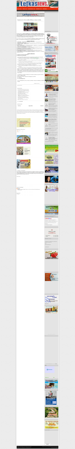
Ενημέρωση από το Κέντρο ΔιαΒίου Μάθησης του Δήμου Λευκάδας (29, 19)
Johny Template (26, 446)
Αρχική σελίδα (31, 105)
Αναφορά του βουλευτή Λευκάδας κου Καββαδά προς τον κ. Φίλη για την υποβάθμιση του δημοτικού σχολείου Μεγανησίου (23, 95)
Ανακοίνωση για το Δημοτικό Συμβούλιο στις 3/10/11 (52, 104)
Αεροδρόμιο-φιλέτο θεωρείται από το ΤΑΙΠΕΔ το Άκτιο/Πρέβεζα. (52, 109)
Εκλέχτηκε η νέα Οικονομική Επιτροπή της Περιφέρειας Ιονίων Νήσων (53, 94)
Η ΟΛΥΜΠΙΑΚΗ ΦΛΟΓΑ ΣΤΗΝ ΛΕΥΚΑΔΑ (23, 89)
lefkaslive (19, 188)
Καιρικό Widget (49, 369)
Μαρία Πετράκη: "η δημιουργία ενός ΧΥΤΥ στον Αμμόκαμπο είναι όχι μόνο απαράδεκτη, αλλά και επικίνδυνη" (23, 98)
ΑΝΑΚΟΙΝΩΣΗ (21, 101)
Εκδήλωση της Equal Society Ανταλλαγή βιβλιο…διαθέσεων (52, 99)
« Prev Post (19, 105)
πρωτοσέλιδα (47, 443)
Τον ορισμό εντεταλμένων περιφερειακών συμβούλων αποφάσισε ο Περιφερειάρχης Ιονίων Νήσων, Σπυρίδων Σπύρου (52, 138)
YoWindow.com (47, 377)
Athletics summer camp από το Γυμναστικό (23, 99)
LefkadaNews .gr (23, 447)
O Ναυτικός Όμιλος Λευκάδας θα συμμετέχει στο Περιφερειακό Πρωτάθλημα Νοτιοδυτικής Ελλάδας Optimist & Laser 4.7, (23, 91)
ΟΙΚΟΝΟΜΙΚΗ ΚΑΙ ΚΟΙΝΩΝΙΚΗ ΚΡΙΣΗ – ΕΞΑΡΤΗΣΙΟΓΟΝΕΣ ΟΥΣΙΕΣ (23, 93)
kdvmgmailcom (22, 78)
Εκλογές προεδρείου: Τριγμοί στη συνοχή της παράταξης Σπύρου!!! (52, 119)
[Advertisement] (51, 197)
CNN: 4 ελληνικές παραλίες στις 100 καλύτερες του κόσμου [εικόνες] (52, 114)
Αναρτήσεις (19, 130)
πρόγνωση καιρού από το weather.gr (51, 334)
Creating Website (21, 446)
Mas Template (29, 446)
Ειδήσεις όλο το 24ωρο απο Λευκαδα (21, 189)
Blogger (57, 447)
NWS (53, 377)
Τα (45, 443)
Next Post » (42, 105)
